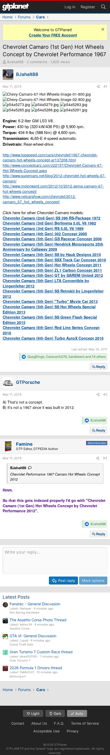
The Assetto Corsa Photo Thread (38, 620)
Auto (78, 713)
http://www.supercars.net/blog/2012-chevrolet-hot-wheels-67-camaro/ (54, 178)
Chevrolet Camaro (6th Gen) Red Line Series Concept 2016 (51, 330)
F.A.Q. (59, 723)
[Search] (103, 6)
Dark (57, 713)
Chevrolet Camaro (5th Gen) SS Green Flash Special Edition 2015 (50, 319)
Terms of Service (85, 723)
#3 (105, 458)
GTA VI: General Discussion (33, 636)
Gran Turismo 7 (20, 660)
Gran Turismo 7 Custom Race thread (41, 652)
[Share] (98, 87)
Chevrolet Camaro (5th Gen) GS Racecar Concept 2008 (52, 238)
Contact (17, 723)
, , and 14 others (67, 357)
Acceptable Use (46, 731)
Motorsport (18, 676)
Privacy (72, 731)
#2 (105, 394)
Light (35, 713)
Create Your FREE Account (53, 35)
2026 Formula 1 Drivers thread (36, 667)
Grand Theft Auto (21, 644)
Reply (100, 366)
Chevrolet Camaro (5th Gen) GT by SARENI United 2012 (53, 275)
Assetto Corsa (19, 628)
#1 (105, 86)
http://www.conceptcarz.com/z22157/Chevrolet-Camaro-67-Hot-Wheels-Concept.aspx (53, 168)
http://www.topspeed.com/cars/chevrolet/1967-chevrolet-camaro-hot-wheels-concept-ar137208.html (50, 157)
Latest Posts (16, 597)
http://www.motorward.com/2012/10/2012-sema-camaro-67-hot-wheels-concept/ (53, 188)
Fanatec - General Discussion (35, 604)
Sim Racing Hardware (24, 612)
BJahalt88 (15, 62)
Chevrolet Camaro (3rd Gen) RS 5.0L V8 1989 (43, 228)
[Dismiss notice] (102, 30)
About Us (39, 723)
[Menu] (15, 7)
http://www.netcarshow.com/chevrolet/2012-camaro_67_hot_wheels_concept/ (39, 199)
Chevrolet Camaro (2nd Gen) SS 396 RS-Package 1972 (51, 218)
